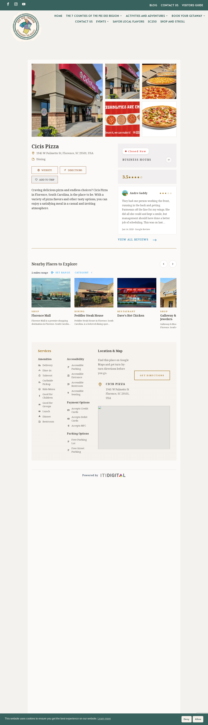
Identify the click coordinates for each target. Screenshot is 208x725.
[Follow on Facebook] (8, 4)
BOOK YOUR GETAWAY (187, 15)
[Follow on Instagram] (16, 4)
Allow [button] (198, 719)
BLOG (153, 5)
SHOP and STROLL (172, 21)
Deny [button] (186, 719)
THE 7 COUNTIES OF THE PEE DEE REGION (92, 15)
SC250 (152, 21)
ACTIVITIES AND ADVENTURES (145, 15)
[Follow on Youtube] (23, 4)
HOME (58, 15)
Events (101, 21)
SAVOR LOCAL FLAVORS (128, 21)
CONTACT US (169, 5)
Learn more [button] (104, 718)
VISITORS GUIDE (192, 5)
